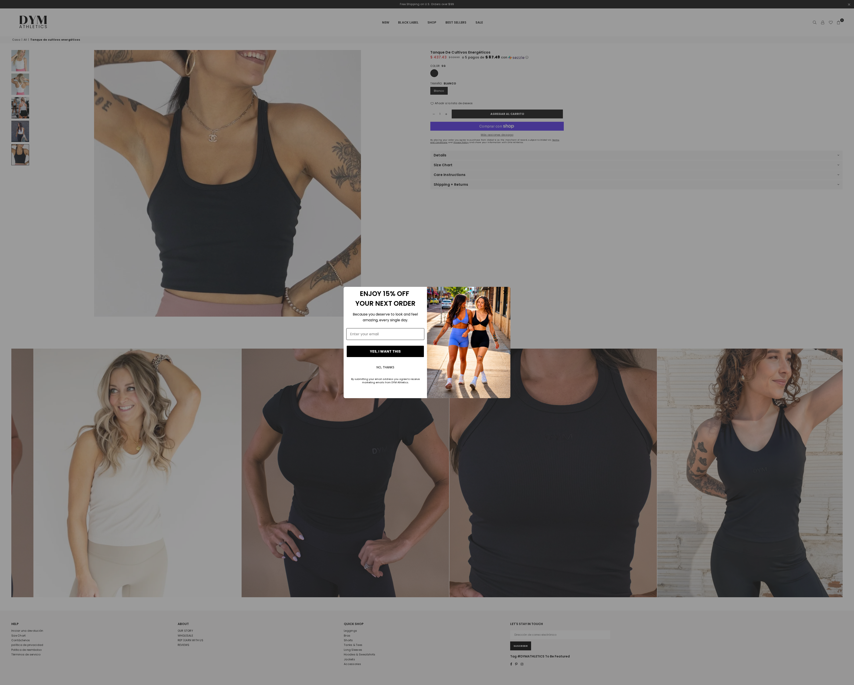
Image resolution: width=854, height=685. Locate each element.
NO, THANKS (385, 367)
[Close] (505, 292)
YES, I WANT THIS (385, 351)
